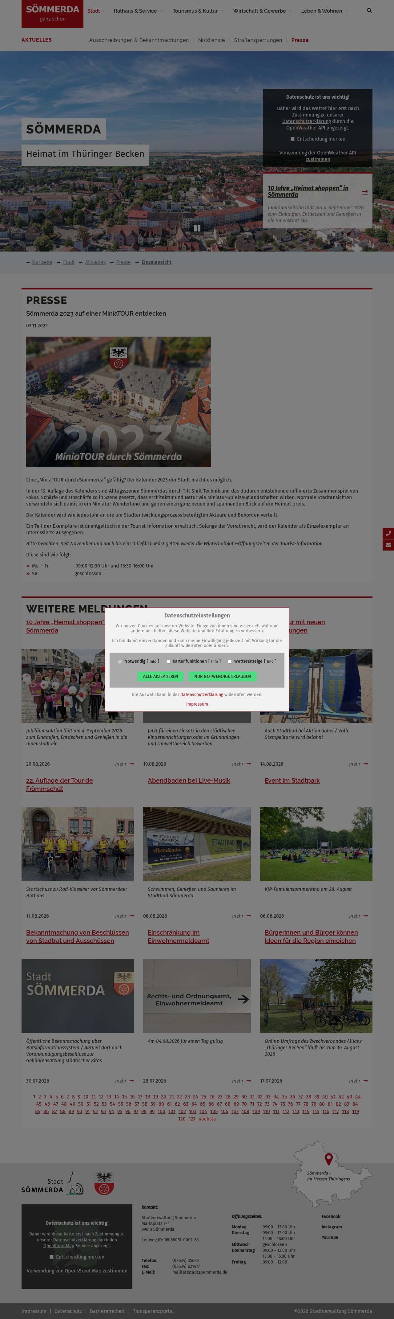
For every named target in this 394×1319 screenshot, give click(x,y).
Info (153, 661)
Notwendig (134, 661)
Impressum (197, 704)
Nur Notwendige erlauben (222, 676)
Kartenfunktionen (190, 661)
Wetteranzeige (248, 661)
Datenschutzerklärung (201, 694)
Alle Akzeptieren (160, 676)
